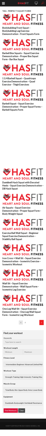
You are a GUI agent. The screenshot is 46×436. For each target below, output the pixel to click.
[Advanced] (28, 364)
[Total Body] (9, 390)
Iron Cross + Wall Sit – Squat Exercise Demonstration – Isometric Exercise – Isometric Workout (21, 261)
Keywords (8, 338)
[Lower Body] (38, 390)
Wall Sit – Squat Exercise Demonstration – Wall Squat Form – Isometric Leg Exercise (20, 286)
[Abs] (16, 390)
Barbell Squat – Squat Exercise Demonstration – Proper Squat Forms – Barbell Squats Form (22, 106)
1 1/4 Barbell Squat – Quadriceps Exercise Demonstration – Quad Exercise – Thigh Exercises (19, 81)
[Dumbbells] (9, 403)
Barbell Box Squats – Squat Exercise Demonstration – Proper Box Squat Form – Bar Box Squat (20, 56)
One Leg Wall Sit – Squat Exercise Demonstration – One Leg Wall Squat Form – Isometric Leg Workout (21, 311)
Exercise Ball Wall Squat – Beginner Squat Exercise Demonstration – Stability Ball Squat (20, 236)
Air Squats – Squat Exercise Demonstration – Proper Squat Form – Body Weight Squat (21, 210)
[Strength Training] (12, 377)
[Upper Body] (23, 390)
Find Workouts (11, 410)
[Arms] (30, 390)
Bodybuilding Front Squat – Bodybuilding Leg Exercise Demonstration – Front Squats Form (20, 30)
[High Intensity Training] (29, 377)
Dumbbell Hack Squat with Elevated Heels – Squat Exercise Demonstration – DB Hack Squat (22, 185)
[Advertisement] (23, 139)
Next (41, 322)
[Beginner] (20, 364)
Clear (22, 410)
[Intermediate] (11, 364)
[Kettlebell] (28, 403)
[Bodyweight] (19, 403)
